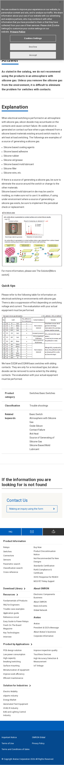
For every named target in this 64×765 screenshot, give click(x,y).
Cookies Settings (33, 38)
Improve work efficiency (13, 674)
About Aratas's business (45, 632)
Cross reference (10, 572)
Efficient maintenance (13, 678)
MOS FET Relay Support (44, 581)
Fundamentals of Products (15, 601)
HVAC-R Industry (10, 708)
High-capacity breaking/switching (12, 660)
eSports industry (10, 696)
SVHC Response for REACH (46, 577)
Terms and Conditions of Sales (16, 749)
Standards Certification (44, 566)
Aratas (37, 623)
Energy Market (9, 700)
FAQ (10, 532)
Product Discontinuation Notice (45, 553)
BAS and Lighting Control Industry (14, 713)
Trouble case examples (13, 609)
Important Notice (9, 737)
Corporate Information (43, 636)
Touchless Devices (42, 654)
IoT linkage (38, 666)
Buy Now (38, 547)
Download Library (12, 588)
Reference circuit (11, 617)
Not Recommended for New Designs (46, 560)
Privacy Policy (38, 743)
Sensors (7, 560)
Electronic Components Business (44, 596)
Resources (9, 594)
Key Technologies (11, 633)
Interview (7, 637)
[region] (32, 30)
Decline (33, 47)
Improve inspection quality (45, 650)
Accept (33, 55)
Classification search (13, 568)
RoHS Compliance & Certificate (43, 571)
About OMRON (40, 602)
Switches (7, 551)
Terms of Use (8, 743)
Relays (6, 547)
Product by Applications (16, 644)
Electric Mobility (10, 691)
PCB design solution (12, 650)
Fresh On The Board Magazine (12, 627)
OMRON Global (38, 737)
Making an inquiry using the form (26, 508)
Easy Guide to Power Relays (16, 621)
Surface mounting (11, 666)
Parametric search (11, 564)
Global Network (40, 610)
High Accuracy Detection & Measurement (46, 660)
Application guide (11, 613)
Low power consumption (14, 654)
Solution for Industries (15, 685)
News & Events (40, 606)
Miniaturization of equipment (16, 670)
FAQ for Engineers (11, 605)
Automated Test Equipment (15, 704)
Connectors (8, 556)
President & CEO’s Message (46, 628)
